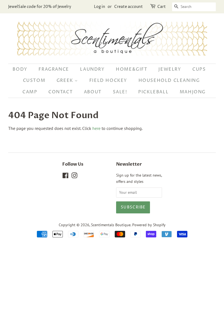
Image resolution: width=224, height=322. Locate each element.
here (96, 128)
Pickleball (153, 92)
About (93, 92)
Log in (99, 6)
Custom (34, 80)
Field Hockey (108, 80)
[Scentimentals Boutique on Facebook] (65, 176)
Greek (66, 80)
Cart (161, 6)
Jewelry (169, 69)
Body (20, 69)
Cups (199, 69)
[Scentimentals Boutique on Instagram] (74, 176)
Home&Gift (131, 69)
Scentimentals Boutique (111, 224)
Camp (29, 92)
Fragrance (54, 69)
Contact (60, 92)
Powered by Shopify (149, 224)
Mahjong (193, 92)
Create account (128, 6)
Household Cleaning (169, 80)
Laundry (92, 69)
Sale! (120, 92)
